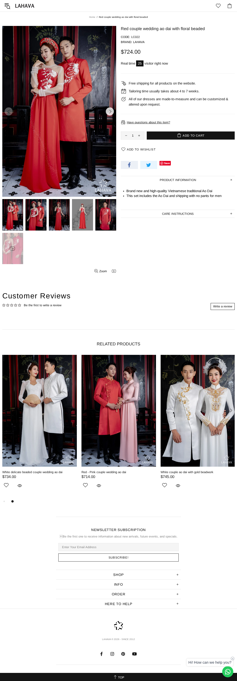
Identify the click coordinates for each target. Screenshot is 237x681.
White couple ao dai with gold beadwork (187, 472)
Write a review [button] (222, 306)
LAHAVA (25, 5)
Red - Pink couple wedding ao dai (103, 472)
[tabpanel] (39, 427)
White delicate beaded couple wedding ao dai (32, 472)
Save (167, 163)
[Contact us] (227, 671)
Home (92, 17)
